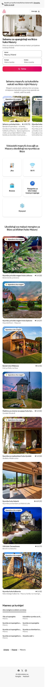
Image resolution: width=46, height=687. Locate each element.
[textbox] (12, 62)
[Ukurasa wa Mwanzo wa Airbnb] (4, 11)
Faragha (18, 676)
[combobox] (22, 54)
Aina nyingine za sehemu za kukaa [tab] (14, 610)
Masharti (26, 676)
